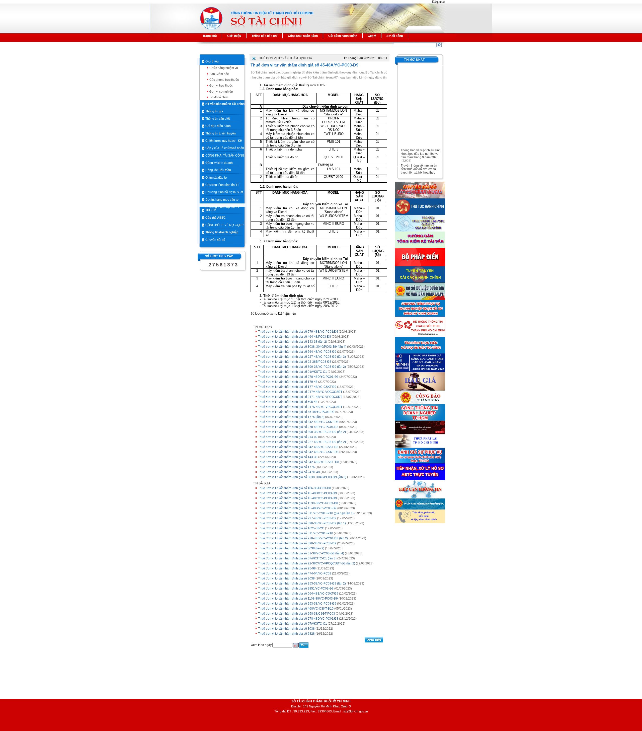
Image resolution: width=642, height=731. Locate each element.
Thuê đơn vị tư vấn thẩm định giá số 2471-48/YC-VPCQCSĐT (300, 397)
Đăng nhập (438, 2)
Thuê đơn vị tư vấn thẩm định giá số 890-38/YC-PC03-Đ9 (297, 543)
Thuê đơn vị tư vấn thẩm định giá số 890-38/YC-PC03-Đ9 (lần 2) (302, 367)
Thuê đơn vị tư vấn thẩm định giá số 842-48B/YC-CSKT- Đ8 (298, 462)
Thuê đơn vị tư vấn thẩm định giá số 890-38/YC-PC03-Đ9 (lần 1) (302, 523)
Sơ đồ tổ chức (218, 97)
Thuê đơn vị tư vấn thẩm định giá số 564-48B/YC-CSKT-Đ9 (298, 593)
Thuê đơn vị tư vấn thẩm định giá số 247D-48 (289, 472)
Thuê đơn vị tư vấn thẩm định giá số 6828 (286, 633)
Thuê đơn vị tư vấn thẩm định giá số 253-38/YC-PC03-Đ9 (297, 603)
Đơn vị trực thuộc (221, 85)
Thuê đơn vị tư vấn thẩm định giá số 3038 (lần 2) (291, 548)
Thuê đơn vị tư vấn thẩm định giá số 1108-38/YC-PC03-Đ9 (298, 598)
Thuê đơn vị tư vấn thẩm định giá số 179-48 (287, 382)
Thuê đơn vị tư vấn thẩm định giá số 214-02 (287, 437)
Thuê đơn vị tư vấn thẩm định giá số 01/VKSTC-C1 (292, 372)
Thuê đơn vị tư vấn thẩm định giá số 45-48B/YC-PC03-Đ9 (297, 508)
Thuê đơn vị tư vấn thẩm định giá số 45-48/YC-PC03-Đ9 (296, 412)
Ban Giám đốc (219, 74)
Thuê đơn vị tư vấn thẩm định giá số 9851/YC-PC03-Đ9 (296, 588)
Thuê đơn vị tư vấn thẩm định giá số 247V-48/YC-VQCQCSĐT (300, 392)
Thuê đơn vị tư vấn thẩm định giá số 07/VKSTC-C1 (292, 623)
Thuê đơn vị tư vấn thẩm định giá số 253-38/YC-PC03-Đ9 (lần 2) (302, 583)
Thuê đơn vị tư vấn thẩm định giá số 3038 (286, 578)
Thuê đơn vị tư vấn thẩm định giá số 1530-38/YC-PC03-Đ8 (298, 503)
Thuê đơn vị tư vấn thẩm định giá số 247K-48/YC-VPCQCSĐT (300, 407)
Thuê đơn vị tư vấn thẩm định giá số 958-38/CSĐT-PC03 (296, 613)
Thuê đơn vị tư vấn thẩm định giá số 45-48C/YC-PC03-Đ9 (297, 498)
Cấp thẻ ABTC (215, 218)
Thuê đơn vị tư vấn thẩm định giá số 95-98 (287, 568)
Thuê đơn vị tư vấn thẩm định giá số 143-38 (287, 457)
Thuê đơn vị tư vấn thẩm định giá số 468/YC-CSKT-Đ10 (296, 608)
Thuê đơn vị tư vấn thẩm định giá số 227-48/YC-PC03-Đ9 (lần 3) (302, 356)
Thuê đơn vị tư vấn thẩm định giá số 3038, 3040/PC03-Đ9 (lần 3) (302, 477)
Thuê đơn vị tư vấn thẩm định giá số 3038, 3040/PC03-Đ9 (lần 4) (302, 346)
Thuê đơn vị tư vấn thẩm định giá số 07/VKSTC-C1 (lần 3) (297, 558)
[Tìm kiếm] (439, 44)
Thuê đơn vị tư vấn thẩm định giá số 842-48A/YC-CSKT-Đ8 (298, 447)
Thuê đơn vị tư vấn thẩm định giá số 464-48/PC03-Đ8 (294, 336)
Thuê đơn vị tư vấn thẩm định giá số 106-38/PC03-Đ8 (294, 488)
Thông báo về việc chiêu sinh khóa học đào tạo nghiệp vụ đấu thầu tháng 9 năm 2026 (421, 150)
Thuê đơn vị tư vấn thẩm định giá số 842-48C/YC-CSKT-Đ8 (298, 452)
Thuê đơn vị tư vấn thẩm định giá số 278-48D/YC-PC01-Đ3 (298, 377)
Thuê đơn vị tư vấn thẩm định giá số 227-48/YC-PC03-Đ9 (297, 518)
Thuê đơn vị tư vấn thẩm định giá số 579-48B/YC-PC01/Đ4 (298, 331)
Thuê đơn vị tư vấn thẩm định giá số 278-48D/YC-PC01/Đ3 (298, 427)
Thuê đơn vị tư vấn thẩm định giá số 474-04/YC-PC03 (294, 573)
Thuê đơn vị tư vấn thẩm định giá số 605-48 (287, 402)
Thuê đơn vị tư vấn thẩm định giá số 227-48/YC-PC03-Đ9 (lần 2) (302, 442)
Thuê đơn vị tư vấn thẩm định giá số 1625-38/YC (291, 528)
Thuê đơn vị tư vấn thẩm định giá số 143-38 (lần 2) (292, 341)
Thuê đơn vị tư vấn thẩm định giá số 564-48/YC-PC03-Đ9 (297, 351)
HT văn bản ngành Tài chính (225, 104)
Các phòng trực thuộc (224, 80)
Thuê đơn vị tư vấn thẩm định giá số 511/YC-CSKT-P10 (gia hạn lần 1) (306, 513)
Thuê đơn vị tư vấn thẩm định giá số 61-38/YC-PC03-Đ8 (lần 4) (301, 553)
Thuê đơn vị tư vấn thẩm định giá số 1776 (286, 467)
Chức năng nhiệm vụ (223, 68)
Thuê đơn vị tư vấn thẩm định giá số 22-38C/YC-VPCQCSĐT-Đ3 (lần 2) (306, 563)
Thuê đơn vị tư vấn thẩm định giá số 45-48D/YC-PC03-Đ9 (297, 493)
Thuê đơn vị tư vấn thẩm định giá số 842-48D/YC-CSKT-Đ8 (298, 422)
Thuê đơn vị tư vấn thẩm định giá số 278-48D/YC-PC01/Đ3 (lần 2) (303, 538)
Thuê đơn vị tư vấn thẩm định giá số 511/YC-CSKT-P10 (295, 533)
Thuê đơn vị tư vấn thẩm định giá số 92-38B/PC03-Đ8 (294, 361)
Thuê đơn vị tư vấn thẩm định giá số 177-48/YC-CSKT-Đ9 (297, 387)
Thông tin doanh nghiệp (221, 232)
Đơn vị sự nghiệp (221, 91)
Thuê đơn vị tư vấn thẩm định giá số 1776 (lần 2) (291, 417)
